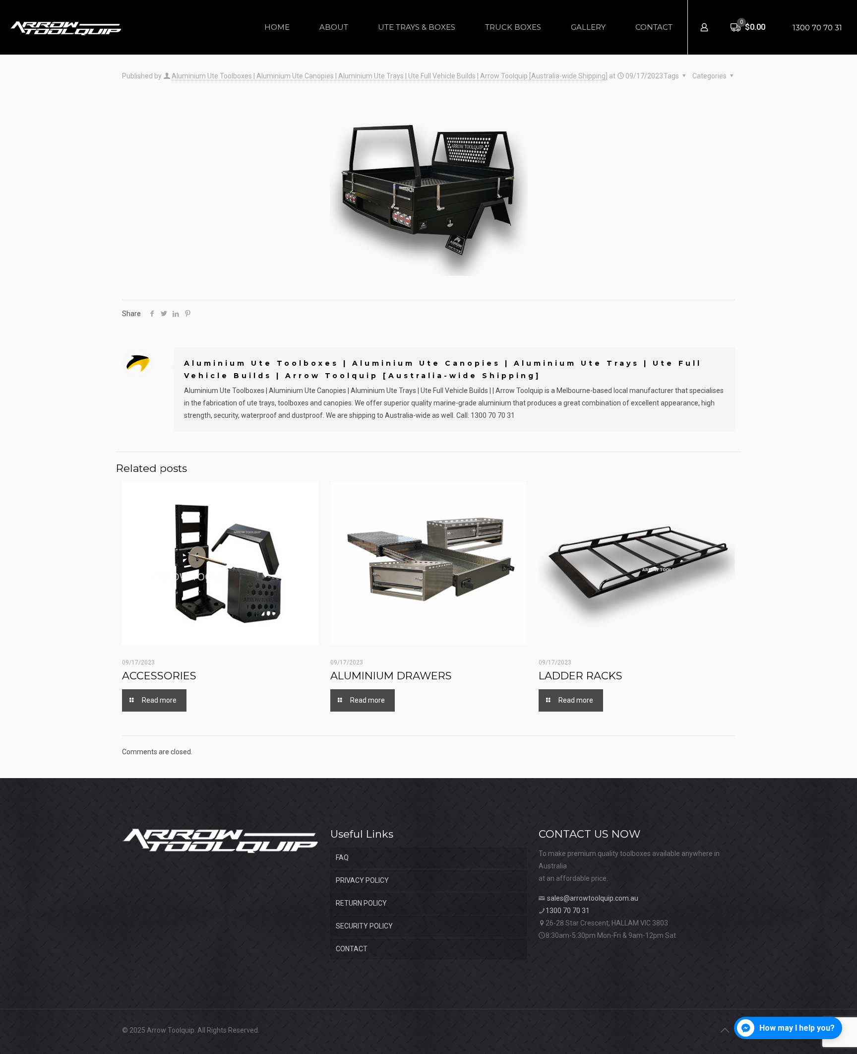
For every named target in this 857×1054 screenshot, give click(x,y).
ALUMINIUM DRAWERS (391, 675)
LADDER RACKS (580, 675)
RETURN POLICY (361, 903)
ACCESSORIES (159, 675)
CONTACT (351, 949)
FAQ (342, 857)
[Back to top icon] (724, 1030)
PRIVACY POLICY (362, 880)
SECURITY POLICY (364, 926)
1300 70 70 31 (817, 27)
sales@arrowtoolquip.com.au (592, 898)
